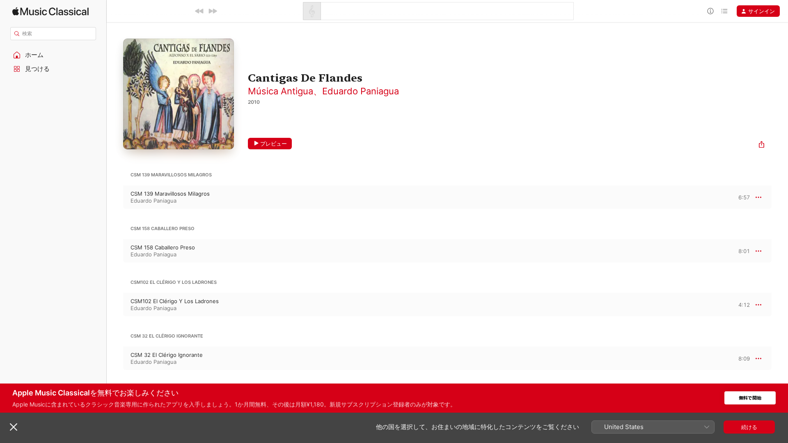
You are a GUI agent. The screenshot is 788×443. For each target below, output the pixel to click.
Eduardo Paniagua (360, 91)
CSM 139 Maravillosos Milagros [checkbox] (170, 193)
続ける (749, 427)
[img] (50, 11)
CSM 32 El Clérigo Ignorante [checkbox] (167, 355)
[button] (53, 55)
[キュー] (724, 11)
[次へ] (212, 11)
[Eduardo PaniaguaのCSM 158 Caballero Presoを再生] (115, 251)
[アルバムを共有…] (761, 145)
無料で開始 (750, 398)
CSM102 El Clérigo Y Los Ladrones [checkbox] (175, 301)
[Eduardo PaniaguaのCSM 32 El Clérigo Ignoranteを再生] (115, 358)
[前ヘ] (199, 11)
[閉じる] (13, 427)
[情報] (710, 11)
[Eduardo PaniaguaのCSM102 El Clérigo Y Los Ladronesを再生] (115, 304)
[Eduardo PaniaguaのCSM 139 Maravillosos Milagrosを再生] (115, 197)
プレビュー (273, 143)
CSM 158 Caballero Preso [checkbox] (163, 247)
